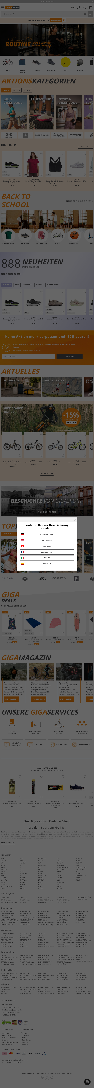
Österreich (47, 540)
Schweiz (47, 546)
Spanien (47, 564)
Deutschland (47, 534)
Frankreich (47, 552)
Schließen (75, 519)
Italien (47, 558)
